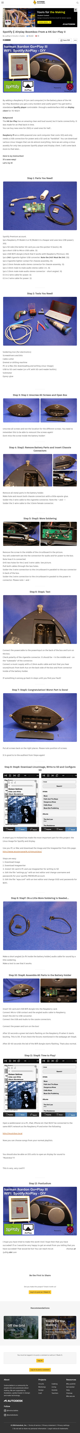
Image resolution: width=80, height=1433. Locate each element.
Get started (70, 1387)
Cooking (55, 1384)
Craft (40, 1393)
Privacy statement (49, 1425)
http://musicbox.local (12, 1133)
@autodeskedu (12, 1415)
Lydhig (7, 36)
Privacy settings (63, 1425)
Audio (22, 36)
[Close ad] (75, 10)
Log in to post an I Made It (40, 1292)
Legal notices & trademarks (58, 1428)
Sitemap (69, 1393)
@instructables (12, 1410)
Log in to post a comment (40, 1370)
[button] (2, 3)
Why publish (71, 1384)
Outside (54, 1390)
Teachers (55, 1393)
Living (54, 1387)
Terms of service (35, 1425)
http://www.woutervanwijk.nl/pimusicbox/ (22, 851)
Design (41, 1390)
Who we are (70, 1396)
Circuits (15, 36)
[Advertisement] (40, 17)
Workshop (42, 1387)
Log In (40, 1360)
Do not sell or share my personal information (30, 1428)
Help (68, 1390)
